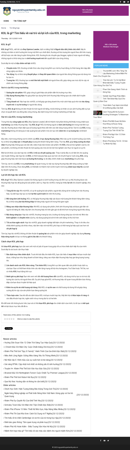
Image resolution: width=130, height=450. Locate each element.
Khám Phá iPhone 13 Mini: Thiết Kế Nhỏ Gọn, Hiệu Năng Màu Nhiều (33, 409)
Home (6, 21)
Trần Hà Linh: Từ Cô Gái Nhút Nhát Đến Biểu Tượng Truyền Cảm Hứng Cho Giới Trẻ (109, 82)
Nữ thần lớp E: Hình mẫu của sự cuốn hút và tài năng (27, 360)
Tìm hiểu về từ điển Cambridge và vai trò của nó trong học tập (31, 418)
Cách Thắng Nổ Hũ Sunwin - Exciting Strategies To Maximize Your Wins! (110, 114)
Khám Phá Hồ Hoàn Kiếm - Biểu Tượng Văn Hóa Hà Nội (28, 426)
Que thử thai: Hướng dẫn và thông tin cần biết (24, 381)
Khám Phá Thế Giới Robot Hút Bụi (19, 377)
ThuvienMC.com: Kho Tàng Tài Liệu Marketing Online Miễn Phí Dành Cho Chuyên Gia (110, 73)
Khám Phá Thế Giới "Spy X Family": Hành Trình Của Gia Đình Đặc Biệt (34, 351)
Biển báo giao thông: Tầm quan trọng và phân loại (25, 422)
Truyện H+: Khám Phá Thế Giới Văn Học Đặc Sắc (25, 368)
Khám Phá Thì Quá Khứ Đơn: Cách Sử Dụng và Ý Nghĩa (28, 413)
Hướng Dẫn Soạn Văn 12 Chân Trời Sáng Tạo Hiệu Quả (28, 342)
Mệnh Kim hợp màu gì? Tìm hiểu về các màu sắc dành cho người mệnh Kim (36, 431)
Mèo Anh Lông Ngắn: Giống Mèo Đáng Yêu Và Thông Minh (29, 355)
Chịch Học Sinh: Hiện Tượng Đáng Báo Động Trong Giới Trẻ (29, 389)
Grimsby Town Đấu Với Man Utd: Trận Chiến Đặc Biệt (27, 405)
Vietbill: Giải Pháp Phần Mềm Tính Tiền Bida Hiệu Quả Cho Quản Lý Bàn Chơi (109, 98)
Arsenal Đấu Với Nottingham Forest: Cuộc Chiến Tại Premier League (34, 373)
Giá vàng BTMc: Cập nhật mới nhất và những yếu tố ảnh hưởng (31, 364)
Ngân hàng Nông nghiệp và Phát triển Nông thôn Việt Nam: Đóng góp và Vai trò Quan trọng (38, 394)
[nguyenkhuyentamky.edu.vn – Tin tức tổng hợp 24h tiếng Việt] (24, 11)
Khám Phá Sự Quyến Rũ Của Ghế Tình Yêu (22, 400)
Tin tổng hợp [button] (19, 21)
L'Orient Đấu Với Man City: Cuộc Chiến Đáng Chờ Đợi (27, 347)
